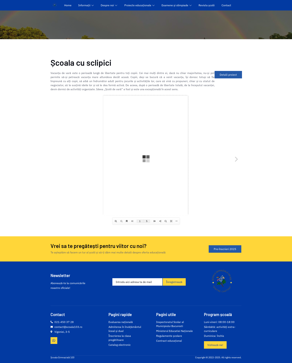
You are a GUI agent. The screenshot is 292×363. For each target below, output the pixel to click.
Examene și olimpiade (175, 5)
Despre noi (107, 5)
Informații (84, 5)
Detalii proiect (228, 74)
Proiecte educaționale (137, 5)
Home (67, 5)
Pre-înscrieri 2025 (225, 249)
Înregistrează (174, 282)
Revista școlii (207, 5)
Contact (226, 5)
